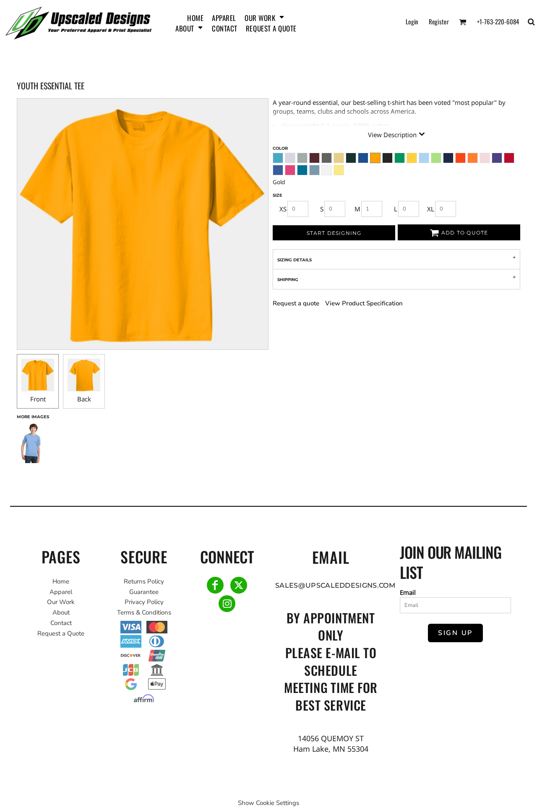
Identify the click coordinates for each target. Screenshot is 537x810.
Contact (61, 623)
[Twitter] (238, 585)
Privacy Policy (144, 602)
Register (439, 21)
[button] (264, 16)
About (61, 612)
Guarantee (144, 592)
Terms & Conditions (144, 612)
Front (38, 399)
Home (60, 581)
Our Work (61, 602)
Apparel (61, 592)
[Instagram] (227, 603)
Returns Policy (144, 581)
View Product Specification (364, 303)
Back (84, 399)
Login (412, 21)
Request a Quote (60, 633)
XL (430, 209)
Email (408, 592)
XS (283, 209)
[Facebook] (215, 585)
